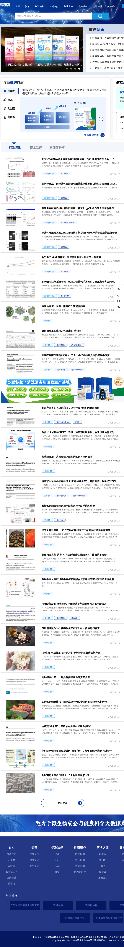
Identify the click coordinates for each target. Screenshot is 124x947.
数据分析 (83, 6)
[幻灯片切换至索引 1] (67, 69)
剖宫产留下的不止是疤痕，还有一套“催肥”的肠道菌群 (70, 407)
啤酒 (102, 865)
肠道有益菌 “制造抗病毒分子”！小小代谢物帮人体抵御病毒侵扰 (76, 355)
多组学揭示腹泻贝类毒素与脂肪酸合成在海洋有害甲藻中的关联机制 (78, 579)
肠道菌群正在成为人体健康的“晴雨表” (62, 330)
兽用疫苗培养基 (68, 222)
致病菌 (47, 320)
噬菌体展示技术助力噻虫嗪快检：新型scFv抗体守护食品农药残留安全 (79, 232)
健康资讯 (34, 860)
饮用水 (102, 860)
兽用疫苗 (65, 173)
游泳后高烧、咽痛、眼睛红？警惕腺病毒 (63, 306)
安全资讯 (34, 865)
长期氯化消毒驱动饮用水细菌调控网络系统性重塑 (68, 505)
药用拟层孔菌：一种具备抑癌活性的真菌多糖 (66, 677)
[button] (17, 6)
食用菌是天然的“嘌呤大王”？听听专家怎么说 (66, 775)
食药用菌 (48, 471)
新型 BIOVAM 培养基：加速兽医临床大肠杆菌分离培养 (71, 257)
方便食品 (103, 877)
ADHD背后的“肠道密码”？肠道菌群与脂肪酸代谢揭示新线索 (74, 603)
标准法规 (39, 6)
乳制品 (102, 854)
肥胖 (77, 422)
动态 (57, 854)
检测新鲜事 (80, 871)
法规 (57, 865)
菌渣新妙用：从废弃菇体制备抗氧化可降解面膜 (67, 456)
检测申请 (80, 865)
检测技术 (11, 854)
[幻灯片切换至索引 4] (79, 69)
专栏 (17, 6)
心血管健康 (76, 345)
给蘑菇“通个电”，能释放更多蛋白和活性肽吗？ (67, 726)
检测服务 (54, 6)
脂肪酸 (74, 618)
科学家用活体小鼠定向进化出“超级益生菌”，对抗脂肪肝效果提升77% (79, 481)
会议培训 (97, 6)
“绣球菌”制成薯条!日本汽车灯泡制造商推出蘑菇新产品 (71, 652)
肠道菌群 (61, 345)
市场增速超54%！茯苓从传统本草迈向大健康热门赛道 (71, 628)
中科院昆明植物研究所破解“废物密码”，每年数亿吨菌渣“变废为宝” (78, 750)
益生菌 (47, 345)
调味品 (102, 871)
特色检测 (80, 860)
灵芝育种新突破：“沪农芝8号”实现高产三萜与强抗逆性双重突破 (76, 530)
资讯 (27, 6)
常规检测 (80, 854)
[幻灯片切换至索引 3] (75, 69)
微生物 (60, 520)
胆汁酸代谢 (62, 495)
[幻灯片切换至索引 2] (71, 69)
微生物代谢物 (77, 369)
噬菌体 (64, 198)
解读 (57, 871)
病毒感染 (61, 369)
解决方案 (68, 6)
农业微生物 (49, 173)
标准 (57, 860)
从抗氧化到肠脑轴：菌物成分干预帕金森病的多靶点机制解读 (74, 701)
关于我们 (111, 6)
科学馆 (11, 883)
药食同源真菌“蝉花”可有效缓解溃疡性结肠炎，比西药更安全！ (75, 554)
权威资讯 (34, 854)
